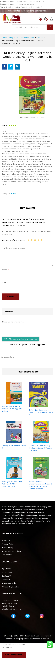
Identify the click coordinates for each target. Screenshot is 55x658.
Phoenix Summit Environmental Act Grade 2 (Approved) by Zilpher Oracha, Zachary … (40, 485)
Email (5, 282)
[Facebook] (13, 615)
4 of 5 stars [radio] (38, 240)
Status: (5, 125)
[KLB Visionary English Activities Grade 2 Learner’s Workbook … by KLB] (4, 67)
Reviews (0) (27, 208)
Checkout (6, 579)
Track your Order (9, 583)
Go (50, 27)
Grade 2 (14, 193)
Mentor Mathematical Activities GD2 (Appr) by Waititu (12, 408)
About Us (6, 540)
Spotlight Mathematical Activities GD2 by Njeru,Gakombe (12, 483)
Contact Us (7, 576)
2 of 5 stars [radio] (32, 240)
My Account (7, 572)
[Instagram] (41, 615)
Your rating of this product (13, 240)
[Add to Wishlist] (16, 402)
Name (5, 270)
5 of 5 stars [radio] (42, 240)
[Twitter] (27, 615)
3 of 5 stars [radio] (35, 240)
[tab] (27, 209)
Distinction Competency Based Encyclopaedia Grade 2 (41, 412)
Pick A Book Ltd (32, 636)
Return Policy (7, 547)
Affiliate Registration (10, 587)
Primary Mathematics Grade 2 (14, 447)
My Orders (6, 569)
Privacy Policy (8, 544)
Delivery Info (7, 555)
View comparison (14, 655)
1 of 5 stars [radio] (28, 240)
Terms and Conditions (11, 551)
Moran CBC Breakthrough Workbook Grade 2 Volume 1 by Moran (40, 448)
